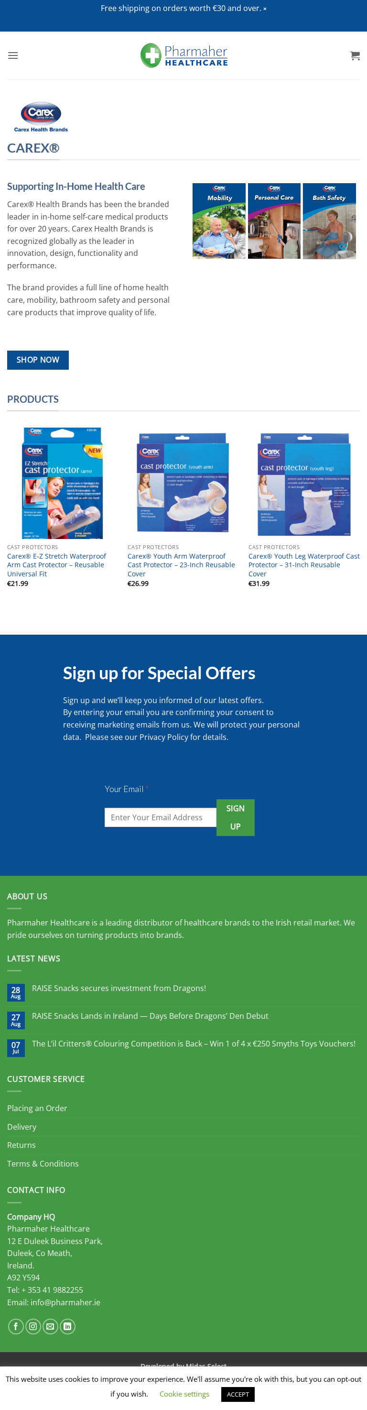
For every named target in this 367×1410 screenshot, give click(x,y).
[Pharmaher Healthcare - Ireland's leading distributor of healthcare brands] (184, 55)
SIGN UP (236, 817)
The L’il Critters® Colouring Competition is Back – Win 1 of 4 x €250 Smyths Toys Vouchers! (194, 1043)
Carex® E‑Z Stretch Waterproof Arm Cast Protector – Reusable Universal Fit (56, 565)
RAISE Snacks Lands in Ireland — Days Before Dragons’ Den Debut (150, 1016)
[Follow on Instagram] (33, 1326)
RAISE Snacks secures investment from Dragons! (119, 988)
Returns (21, 1145)
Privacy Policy (164, 737)
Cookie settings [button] (184, 1394)
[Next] (359, 516)
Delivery (21, 1127)
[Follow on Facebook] (16, 1326)
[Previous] (7, 516)
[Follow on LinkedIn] (68, 1326)
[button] (265, 9)
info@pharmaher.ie (65, 1302)
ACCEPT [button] (238, 1394)
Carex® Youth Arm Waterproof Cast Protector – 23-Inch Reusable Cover (181, 565)
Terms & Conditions (43, 1163)
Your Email (127, 788)
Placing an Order (37, 1108)
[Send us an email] (50, 1326)
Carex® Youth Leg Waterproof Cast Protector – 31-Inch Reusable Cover (304, 565)
